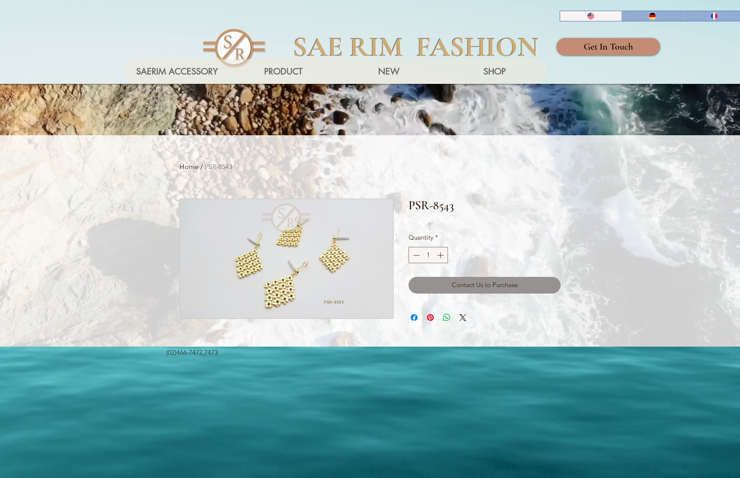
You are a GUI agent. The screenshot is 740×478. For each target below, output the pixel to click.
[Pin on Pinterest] (430, 317)
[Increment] (441, 255)
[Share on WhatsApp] (447, 317)
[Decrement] (415, 255)
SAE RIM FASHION (416, 47)
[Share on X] (463, 317)
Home (189, 167)
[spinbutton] (428, 255)
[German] (652, 16)
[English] (590, 16)
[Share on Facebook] (414, 317)
